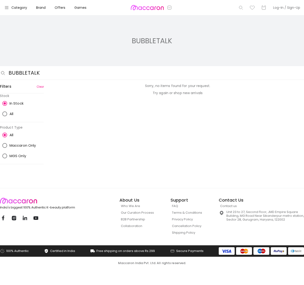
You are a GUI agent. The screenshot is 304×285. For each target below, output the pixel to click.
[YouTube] (35, 218)
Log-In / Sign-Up (286, 7)
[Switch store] (169, 7)
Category (19, 7)
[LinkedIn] (25, 218)
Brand (41, 7)
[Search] (241, 7)
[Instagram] (14, 218)
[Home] (147, 7)
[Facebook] (3, 218)
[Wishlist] (252, 7)
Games (80, 7)
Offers (60, 7)
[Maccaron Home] (46, 201)
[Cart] (263, 7)
